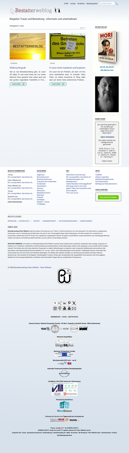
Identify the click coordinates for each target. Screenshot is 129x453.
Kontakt (73, 4)
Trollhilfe (98, 175)
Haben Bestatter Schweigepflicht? (79, 184)
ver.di (74, 360)
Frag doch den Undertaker (46, 181)
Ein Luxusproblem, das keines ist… (20, 177)
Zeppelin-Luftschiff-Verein (77, 323)
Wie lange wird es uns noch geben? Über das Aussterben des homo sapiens (78, 188)
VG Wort (64, 323)
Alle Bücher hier (106, 70)
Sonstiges (40, 200)
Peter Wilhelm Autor (94, 433)
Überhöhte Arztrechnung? (76, 175)
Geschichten (41, 186)
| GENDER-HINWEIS (84, 221)
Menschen (41, 191)
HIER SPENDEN (107, 137)
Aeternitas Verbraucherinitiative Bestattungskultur (64, 369)
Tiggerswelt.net (68, 416)
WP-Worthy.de (83, 433)
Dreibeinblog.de (47, 433)
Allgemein (40, 175)
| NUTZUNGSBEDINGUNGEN (66, 221)
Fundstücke (41, 184)
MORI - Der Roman (72, 433)
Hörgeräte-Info (16, 433)
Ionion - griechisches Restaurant (32, 433)
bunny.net (80, 416)
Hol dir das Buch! (107, 67)
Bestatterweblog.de (59, 433)
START (66, 4)
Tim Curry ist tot (72, 193)
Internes (40, 188)
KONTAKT (36, 221)
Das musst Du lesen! (108, 197)
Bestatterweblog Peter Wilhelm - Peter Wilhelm (32, 267)
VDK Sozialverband (93, 323)
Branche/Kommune (44, 179)
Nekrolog (40, 195)
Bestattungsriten (92, 4)
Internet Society (34, 323)
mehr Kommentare (15, 202)
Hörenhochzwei (106, 433)
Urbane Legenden (102, 177)
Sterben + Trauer (43, 202)
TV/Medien (41, 204)
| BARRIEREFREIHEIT (48, 221)
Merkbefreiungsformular (104, 179)
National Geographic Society (50, 323)
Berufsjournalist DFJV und (62, 360)
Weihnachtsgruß (18, 67)
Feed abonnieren (101, 181)
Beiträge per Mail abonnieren (106, 184)
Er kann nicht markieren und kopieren (67, 67)
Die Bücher (81, 4)
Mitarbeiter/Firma (43, 193)
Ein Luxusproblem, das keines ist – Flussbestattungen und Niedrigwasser (79, 179)
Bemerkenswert (43, 177)
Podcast (40, 197)
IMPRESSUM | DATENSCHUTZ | (20, 221)
